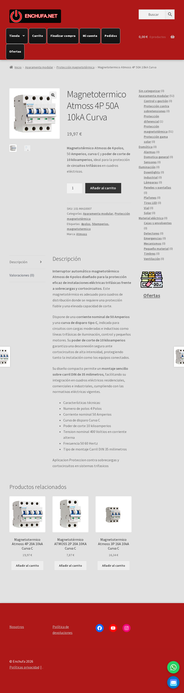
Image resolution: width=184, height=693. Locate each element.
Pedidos (111, 36)
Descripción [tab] (18, 262)
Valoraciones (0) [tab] (21, 275)
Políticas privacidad (24, 667)
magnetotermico (79, 229)
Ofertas (15, 51)
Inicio (18, 67)
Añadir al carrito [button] (27, 566)
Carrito (37, 36)
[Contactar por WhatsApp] (173, 667)
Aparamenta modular (39, 67)
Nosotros (16, 626)
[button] (53, 95)
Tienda (14, 36)
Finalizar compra (62, 36)
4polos (85, 224)
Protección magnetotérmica (75, 67)
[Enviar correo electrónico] (173, 682)
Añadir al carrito (103, 188)
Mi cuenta (90, 36)
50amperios (100, 224)
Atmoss (81, 234)
